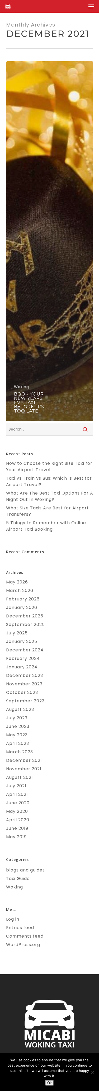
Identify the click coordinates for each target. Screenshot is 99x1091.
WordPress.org (23, 945)
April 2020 (17, 820)
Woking (21, 386)
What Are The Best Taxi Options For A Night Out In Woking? (49, 496)
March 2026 (19, 590)
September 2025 (25, 624)
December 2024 (25, 650)
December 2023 (24, 675)
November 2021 (23, 769)
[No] (92, 1072)
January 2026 (21, 607)
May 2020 (17, 811)
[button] (91, 6)
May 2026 (17, 582)
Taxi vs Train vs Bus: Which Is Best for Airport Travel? (49, 481)
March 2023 (19, 752)
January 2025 (21, 641)
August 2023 (20, 709)
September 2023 (25, 701)
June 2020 (18, 803)
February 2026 (23, 599)
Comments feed (25, 936)
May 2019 (16, 837)
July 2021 (16, 786)
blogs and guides (25, 870)
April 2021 (17, 794)
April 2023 (17, 743)
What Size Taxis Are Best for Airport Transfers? (47, 511)
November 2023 (24, 684)
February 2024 (23, 658)
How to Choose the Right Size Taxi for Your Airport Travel (49, 466)
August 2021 (19, 777)
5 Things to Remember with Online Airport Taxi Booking (46, 526)
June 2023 (17, 726)
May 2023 (17, 735)
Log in (12, 919)
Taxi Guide (18, 878)
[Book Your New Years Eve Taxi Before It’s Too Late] (49, 241)
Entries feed (20, 928)
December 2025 (24, 616)
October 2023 (22, 692)
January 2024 (21, 667)
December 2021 (24, 760)
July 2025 (17, 633)
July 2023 (16, 718)
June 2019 (17, 828)
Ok (49, 1083)
